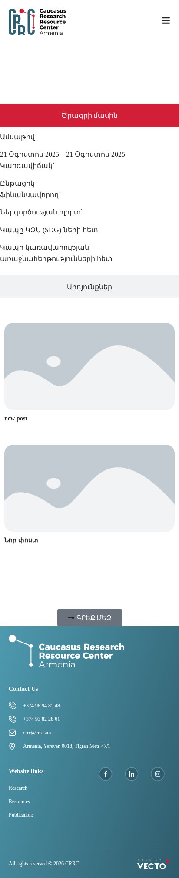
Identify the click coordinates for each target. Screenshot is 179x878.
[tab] (89, 115)
